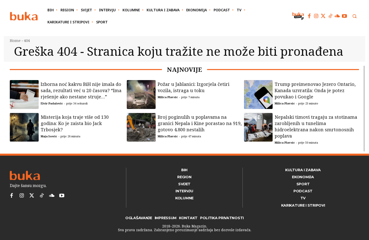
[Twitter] (323, 16)
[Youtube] (344, 16)
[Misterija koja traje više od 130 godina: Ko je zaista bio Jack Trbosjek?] (24, 127)
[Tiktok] (330, 16)
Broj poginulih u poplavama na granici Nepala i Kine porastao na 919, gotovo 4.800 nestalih (200, 123)
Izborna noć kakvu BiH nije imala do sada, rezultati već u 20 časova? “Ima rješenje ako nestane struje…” (81, 90)
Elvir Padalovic (52, 103)
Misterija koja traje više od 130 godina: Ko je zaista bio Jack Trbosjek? (75, 123)
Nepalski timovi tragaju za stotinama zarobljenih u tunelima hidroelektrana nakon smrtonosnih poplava (316, 126)
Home (15, 40)
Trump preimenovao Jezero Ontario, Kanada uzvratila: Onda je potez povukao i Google (315, 90)
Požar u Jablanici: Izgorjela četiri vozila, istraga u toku (193, 87)
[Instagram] (316, 16)
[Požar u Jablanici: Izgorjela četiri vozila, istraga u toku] (141, 94)
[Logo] (24, 16)
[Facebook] (309, 16)
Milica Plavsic (168, 97)
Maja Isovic (49, 136)
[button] (354, 16)
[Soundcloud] (337, 16)
